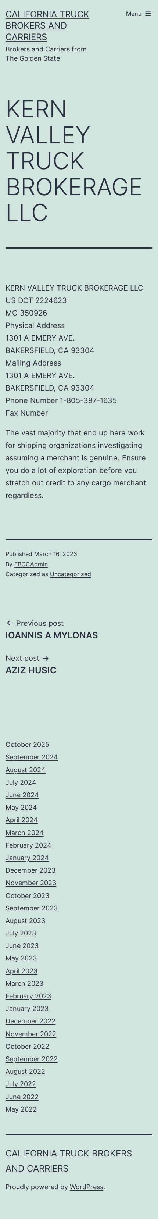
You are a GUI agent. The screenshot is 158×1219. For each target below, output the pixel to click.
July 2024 (21, 782)
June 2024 (22, 795)
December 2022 (30, 1021)
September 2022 (32, 1059)
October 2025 (27, 744)
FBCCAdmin (31, 564)
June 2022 (22, 1097)
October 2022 (27, 1046)
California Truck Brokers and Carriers (47, 25)
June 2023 (22, 945)
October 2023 (27, 895)
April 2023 (21, 971)
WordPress (86, 1187)
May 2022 (21, 1109)
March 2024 (25, 833)
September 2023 (32, 908)
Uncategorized (70, 574)
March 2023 (24, 983)
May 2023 (21, 958)
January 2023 (27, 1008)
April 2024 (22, 820)
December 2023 (30, 870)
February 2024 (28, 845)
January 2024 (27, 858)
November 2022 (31, 1034)
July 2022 (21, 1084)
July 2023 (21, 933)
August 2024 (26, 770)
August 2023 (25, 920)
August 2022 (25, 1071)
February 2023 (28, 996)
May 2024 (21, 807)
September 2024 (32, 757)
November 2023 (31, 883)
